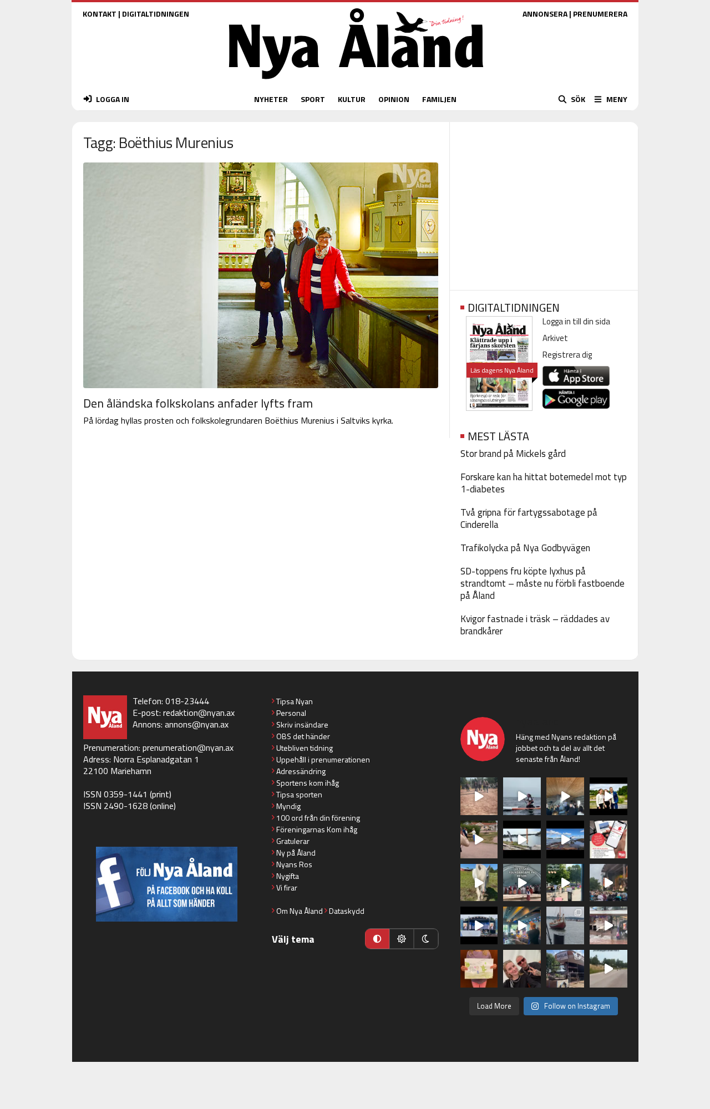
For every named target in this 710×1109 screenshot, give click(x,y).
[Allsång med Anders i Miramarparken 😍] (479, 925)
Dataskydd (346, 911)
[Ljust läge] (401, 939)
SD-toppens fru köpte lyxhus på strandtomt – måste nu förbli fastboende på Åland (542, 583)
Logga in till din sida (576, 321)
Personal (291, 713)
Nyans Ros (294, 864)
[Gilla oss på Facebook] (166, 884)
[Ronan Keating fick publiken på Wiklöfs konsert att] (608, 883)
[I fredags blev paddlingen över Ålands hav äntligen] (522, 796)
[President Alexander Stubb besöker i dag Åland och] (479, 839)
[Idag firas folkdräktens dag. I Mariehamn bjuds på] (522, 883)
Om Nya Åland (299, 911)
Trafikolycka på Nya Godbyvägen (525, 548)
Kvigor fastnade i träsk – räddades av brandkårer (535, 625)
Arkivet (555, 338)
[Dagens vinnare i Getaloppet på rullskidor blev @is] (608, 969)
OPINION (393, 99)
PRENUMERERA (600, 13)
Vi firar (286, 887)
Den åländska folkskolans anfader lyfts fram (198, 403)
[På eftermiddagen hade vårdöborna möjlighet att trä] (608, 796)
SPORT (313, 99)
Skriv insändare (302, 724)
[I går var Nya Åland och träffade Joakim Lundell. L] (522, 969)
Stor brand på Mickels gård (513, 453)
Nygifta (287, 876)
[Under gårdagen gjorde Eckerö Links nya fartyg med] (565, 839)
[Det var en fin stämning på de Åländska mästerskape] (479, 796)
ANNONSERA (545, 13)
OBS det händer (303, 736)
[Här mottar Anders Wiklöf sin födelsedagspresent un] (522, 925)
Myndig (288, 806)
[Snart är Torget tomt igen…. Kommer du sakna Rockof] (565, 883)
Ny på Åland (296, 852)
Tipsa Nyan (294, 701)
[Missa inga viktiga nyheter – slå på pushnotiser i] (608, 839)
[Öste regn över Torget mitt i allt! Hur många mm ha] (608, 925)
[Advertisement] (543, 202)
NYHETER (271, 99)
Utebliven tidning (304, 748)
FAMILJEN (439, 99)
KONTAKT (99, 13)
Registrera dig (567, 354)
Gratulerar (293, 841)
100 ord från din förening (318, 817)
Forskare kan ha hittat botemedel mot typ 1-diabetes (543, 483)
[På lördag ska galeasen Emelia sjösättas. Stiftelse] (565, 969)
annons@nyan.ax (197, 724)
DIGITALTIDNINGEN (155, 13)
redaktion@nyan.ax (199, 712)
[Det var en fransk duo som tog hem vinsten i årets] (522, 839)
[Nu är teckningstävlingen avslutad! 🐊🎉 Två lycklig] (479, 969)
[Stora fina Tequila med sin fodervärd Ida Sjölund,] (479, 883)
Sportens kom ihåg (307, 782)
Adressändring (301, 771)
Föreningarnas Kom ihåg (316, 829)
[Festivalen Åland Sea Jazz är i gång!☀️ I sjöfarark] (565, 796)
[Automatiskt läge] (377, 939)
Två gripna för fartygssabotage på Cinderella (528, 518)
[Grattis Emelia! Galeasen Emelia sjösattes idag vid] (565, 925)
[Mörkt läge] (426, 939)
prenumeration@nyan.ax (188, 747)
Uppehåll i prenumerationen (323, 759)
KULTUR (352, 99)
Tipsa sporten (299, 794)
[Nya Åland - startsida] (356, 82)
